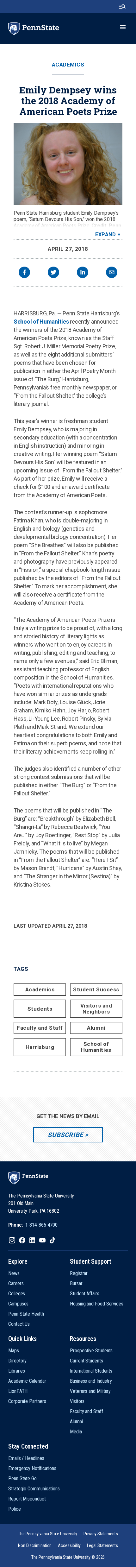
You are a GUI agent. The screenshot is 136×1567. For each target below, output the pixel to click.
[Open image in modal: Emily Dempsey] (68, 164)
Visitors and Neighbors (96, 1008)
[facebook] (24, 273)
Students (40, 1009)
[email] (111, 273)
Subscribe (65, 1135)
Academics (68, 65)
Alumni (96, 1028)
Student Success (96, 989)
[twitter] (53, 273)
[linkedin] (82, 273)
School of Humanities (41, 321)
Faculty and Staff (40, 1028)
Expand (105, 234)
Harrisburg (40, 1047)
